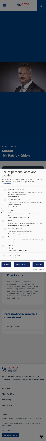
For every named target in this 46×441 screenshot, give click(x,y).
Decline (6, 265)
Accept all (38, 265)
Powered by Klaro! (38, 269)
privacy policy (6, 184)
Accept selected (21, 265)
